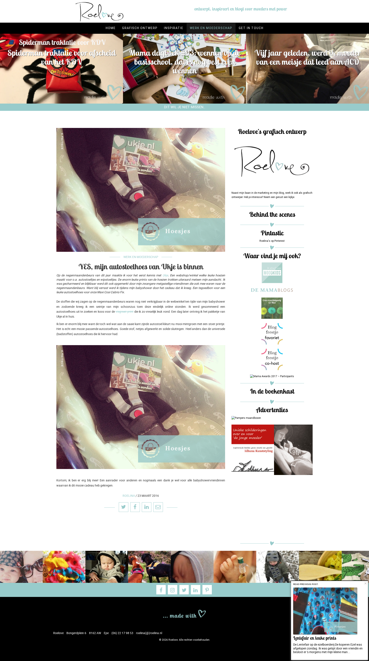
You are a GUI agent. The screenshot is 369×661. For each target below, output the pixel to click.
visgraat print (125, 311)
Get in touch (251, 28)
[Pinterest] (207, 589)
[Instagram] (172, 589)
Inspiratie (173, 28)
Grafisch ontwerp (140, 28)
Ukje (165, 275)
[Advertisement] (272, 509)
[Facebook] (161, 589)
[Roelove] (184, 613)
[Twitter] (184, 589)
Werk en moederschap (211, 28)
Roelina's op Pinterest (272, 240)
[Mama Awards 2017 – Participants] (272, 376)
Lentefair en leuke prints (314, 638)
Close (365, 583)
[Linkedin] (195, 589)
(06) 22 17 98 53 (122, 633)
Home (111, 28)
